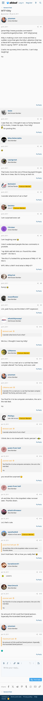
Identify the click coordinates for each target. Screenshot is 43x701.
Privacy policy (27, 697)
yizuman (6, 14)
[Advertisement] (21, 80)
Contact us (5, 697)
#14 (40, 456)
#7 (41, 236)
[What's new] (35, 3)
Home (4, 699)
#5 (41, 192)
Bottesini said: (7, 331)
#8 (41, 283)
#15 (40, 494)
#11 (40, 359)
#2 (41, 119)
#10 (40, 327)
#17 (40, 540)
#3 (41, 146)
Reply (40, 105)
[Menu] (3, 3)
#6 (41, 214)
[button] (4, 663)
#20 (40, 634)
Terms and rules (16, 697)
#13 (40, 424)
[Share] (37, 27)
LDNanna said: (7, 387)
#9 (41, 305)
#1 (41, 27)
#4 (41, 168)
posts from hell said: (9, 545)
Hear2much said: (8, 639)
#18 (40, 572)
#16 (40, 519)
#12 (40, 383)
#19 (40, 594)
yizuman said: (7, 461)
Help (35, 697)
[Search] (40, 3)
